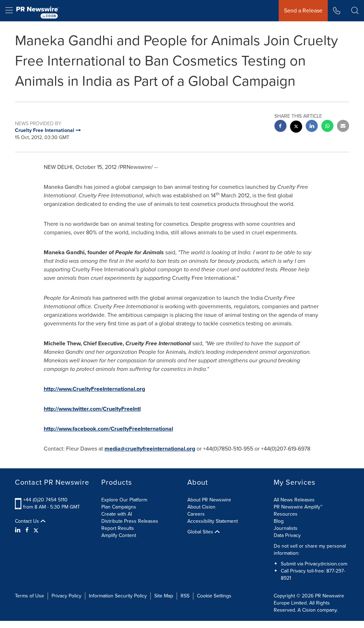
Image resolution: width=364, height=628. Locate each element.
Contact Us (28, 521)
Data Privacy (287, 535)
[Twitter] (36, 530)
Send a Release (303, 10)
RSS (185, 596)
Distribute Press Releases (129, 521)
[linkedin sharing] (312, 127)
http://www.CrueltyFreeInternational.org (94, 389)
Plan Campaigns (118, 507)
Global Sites (201, 532)
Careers (196, 514)
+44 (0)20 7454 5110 (45, 500)
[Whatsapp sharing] (327, 127)
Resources (286, 514)
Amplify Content (118, 535)
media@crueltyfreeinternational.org (150, 449)
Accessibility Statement (212, 521)
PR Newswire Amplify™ (298, 507)
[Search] (355, 10)
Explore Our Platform (124, 500)
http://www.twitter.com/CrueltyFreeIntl (92, 409)
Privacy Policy (66, 596)
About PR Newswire (209, 500)
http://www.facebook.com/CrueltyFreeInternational (108, 429)
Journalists (286, 528)
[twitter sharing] (296, 127)
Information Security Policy (118, 596)
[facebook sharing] (280, 127)
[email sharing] (343, 127)
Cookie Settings (214, 596)
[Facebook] (27, 530)
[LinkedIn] (18, 530)
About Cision (201, 507)
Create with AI (116, 514)
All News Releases (294, 500)
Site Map (163, 596)
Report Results (117, 528)
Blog (279, 521)
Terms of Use (29, 596)
